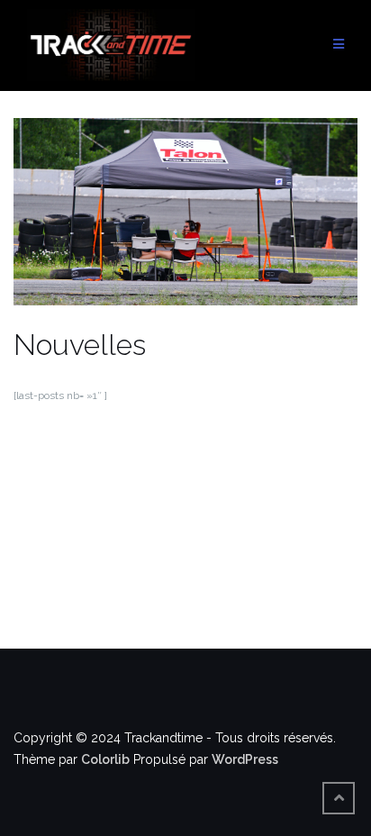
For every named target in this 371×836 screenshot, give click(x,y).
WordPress (245, 759)
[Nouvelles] (185, 221)
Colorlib (105, 759)
